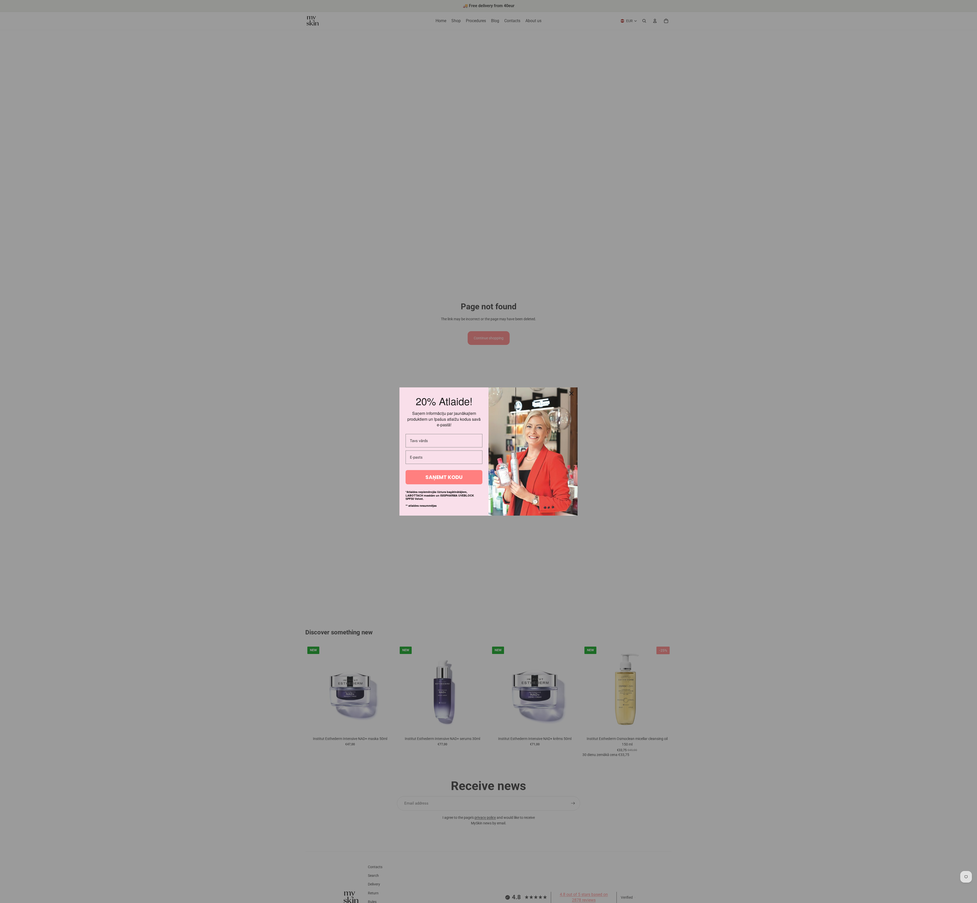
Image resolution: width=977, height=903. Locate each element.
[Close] (571, 393)
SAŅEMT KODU (444, 477)
